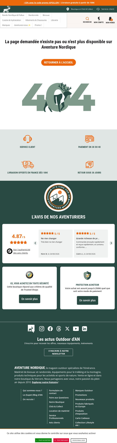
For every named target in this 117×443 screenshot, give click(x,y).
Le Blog (31, 328)
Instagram (42, 328)
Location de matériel (59, 411)
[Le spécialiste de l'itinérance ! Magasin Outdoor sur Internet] (6, 9)
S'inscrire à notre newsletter (59, 352)
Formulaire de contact (56, 392)
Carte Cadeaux (82, 418)
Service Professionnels (56, 416)
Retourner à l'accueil (58, 62)
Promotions (81, 395)
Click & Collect (56, 406)
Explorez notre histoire (45, 382)
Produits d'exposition (81, 412)
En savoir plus (30, 299)
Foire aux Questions (59, 397)
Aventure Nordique (29, 368)
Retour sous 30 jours (89, 172)
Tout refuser (62, 440)
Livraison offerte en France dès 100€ (27, 172)
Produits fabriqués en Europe (84, 405)
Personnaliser (78, 440)
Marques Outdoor (84, 390)
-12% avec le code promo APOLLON (41, 2)
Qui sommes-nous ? (32, 390)
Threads (59, 328)
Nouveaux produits (84, 399)
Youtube (76, 328)
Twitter (67, 328)
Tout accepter (45, 440)
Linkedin (84, 328)
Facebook (50, 328)
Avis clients (54, 422)
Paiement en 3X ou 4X (89, 147)
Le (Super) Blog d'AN (33, 395)
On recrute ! (29, 399)
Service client (27, 147)
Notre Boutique (56, 402)
